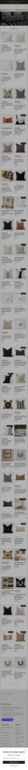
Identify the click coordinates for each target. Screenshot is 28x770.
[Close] (26, 750)
